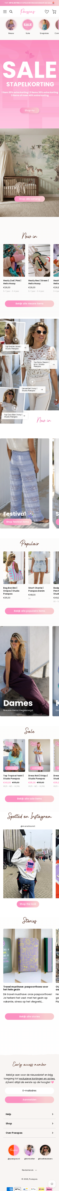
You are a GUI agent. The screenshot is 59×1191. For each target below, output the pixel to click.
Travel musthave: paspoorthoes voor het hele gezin (25, 988)
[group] (29, 3)
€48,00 (32, 595)
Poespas (33, 1179)
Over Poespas (14, 1132)
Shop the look (28, 904)
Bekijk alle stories (29, 1016)
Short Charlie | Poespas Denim (36, 589)
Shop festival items (17, 521)
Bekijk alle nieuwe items (29, 303)
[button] (11, 11)
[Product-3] (44, 355)
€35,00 (6, 598)
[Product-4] (14, 408)
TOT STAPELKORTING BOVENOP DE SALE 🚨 (29, 3)
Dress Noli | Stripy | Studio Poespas (38, 777)
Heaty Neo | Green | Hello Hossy (38, 282)
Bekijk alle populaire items (29, 611)
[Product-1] (32, 381)
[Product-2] (16, 339)
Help (8, 1114)
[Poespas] (29, 12)
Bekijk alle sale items (29, 798)
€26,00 (6, 287)
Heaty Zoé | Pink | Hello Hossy (12, 282)
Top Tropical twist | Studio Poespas (13, 777)
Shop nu (29, 110)
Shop (9, 1123)
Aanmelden (29, 1099)
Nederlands (27, 1170)
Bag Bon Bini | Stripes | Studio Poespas (11, 590)
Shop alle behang (29, 198)
